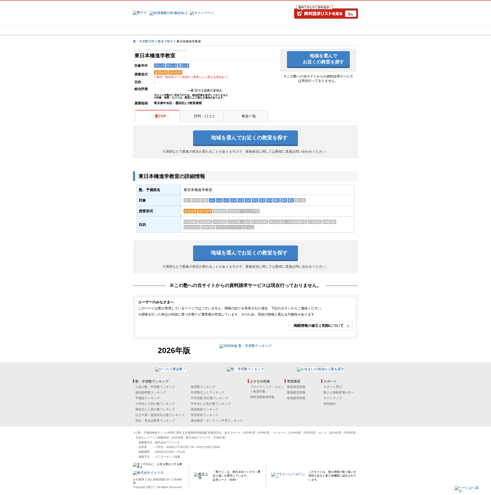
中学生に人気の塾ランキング (211, 404)
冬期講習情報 (296, 398)
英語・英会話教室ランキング (155, 420)
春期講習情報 (296, 387)
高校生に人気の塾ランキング (155, 409)
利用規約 (329, 404)
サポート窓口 (332, 387)
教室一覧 (249, 116)
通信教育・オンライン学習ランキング (217, 420)
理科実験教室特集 (262, 397)
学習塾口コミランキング (208, 392)
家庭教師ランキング (204, 409)
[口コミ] (263, 30)
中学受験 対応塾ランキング (209, 398)
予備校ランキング (147, 398)
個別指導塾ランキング (150, 392)
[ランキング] (226, 30)
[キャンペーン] (338, 30)
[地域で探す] (151, 30)
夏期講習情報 (296, 392)
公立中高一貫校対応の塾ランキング (159, 415)
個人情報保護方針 (159, 479)
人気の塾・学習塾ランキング (155, 387)
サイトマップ (332, 398)
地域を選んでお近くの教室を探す (323, 58)
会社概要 (138, 479)
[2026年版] (245, 346)
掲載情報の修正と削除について (319, 325)
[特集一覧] (301, 30)
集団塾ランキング (203, 387)
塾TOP (160, 116)
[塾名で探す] (189, 30)
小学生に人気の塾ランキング (155, 404)
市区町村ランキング (204, 415)
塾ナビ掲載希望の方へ (338, 392)
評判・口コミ (204, 116)
